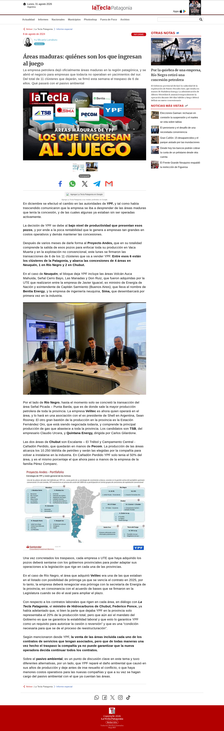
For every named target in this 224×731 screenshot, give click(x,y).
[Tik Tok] (128, 697)
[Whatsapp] (96, 697)
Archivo (125, 19)
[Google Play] (184, 11)
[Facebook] (104, 697)
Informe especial (64, 29)
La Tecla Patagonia (43, 29)
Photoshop (90, 19)
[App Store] (180, 11)
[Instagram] (120, 697)
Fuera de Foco (108, 19)
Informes (43, 19)
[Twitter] (112, 697)
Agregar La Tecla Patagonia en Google (86, 194)
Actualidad (28, 19)
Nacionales (58, 19)
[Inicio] (24, 3)
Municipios (74, 19)
